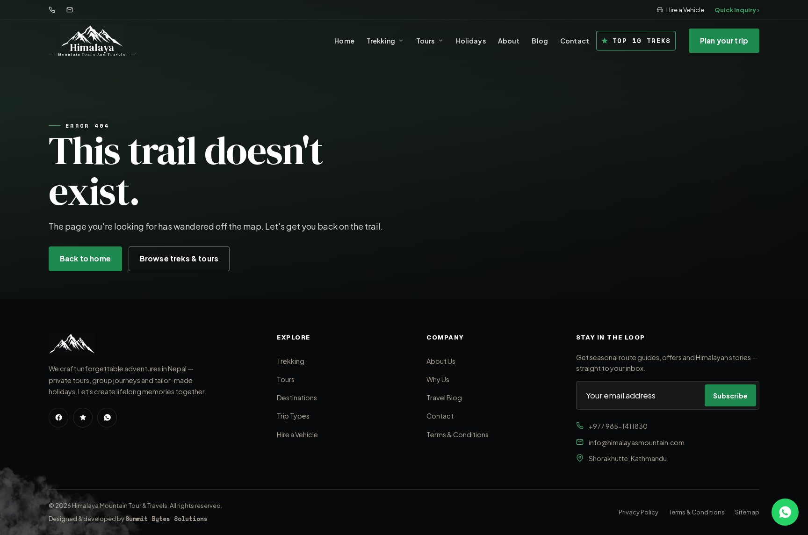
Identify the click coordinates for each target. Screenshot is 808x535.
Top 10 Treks (642, 40)
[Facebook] (58, 417)
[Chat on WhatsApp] (785, 512)
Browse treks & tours (179, 258)
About (509, 40)
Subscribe (730, 395)
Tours (425, 40)
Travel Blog (444, 397)
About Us (440, 361)
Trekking (381, 40)
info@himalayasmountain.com (637, 442)
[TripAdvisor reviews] (83, 417)
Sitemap (747, 512)
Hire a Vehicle (685, 10)
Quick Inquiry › (736, 10)
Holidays (471, 40)
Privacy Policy (638, 512)
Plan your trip (724, 40)
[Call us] (52, 10)
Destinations (297, 397)
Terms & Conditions (457, 434)
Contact (574, 40)
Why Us (437, 379)
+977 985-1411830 (618, 426)
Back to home (85, 258)
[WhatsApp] (107, 417)
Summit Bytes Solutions (166, 518)
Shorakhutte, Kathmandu (628, 458)
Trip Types (293, 416)
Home (344, 40)
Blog (540, 40)
